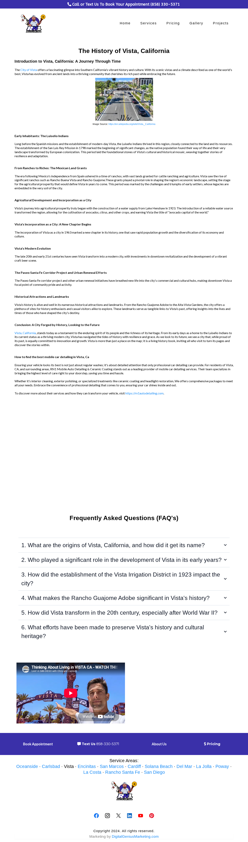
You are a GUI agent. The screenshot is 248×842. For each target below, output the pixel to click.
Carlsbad (51, 766)
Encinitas (87, 766)
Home (125, 23)
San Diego (154, 772)
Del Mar (184, 766)
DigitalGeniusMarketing (131, 836)
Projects (221, 23)
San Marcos (112, 766)
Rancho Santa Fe (122, 772)
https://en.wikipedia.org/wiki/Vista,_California (131, 124)
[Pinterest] (151, 815)
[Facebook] (96, 815)
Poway (222, 766)
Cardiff (134, 766)
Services (148, 23)
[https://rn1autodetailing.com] (33, 23)
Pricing (173, 23)
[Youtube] (140, 815)
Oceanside (27, 766)
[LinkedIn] (129, 815)
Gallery (196, 23)
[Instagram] (107, 815)
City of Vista (28, 70)
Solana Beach (159, 766)
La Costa (92, 772)
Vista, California (25, 333)
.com (155, 836)
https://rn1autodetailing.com (144, 393)
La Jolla (204, 766)
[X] (118, 815)
